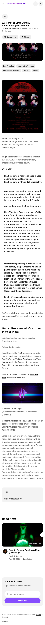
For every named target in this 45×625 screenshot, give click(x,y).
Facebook (27, 359)
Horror (26, 71)
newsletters (27, 356)
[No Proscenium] (16, 3)
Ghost (38, 615)
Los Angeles (8, 66)
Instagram (7, 362)
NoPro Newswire (11, 28)
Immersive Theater (11, 71)
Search (35, 3)
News (35, 71)
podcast (9, 356)
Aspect (5, 617)
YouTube (37, 359)
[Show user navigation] (40, 3)
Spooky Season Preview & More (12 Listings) (24, 551)
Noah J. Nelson (15, 556)
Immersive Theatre (26, 66)
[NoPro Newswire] (5, 16)
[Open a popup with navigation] (3, 3)
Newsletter (27, 559)
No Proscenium (25, 353)
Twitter (18, 359)
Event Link (7, 169)
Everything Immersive (12, 365)
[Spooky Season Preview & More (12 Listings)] (22, 535)
